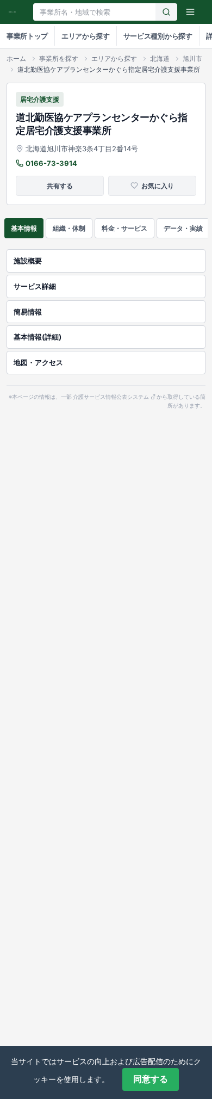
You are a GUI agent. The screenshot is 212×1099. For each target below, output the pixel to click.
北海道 (160, 58)
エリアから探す (85, 36)
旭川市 (192, 58)
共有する (60, 186)
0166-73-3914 (51, 163)
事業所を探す (58, 58)
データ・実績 (183, 228)
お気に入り (157, 186)
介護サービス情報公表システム (111, 397)
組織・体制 (69, 228)
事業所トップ (27, 36)
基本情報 (24, 228)
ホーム (16, 58)
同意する (150, 1079)
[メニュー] (190, 12)
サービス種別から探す (157, 36)
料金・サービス (124, 228)
